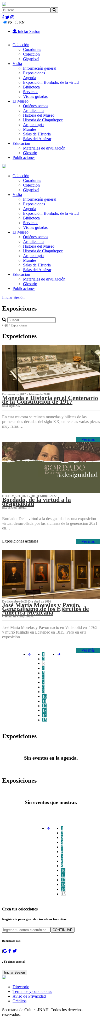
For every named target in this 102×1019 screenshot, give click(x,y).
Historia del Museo (38, 115)
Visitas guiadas (35, 96)
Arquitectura (33, 110)
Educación (21, 143)
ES (10, 22)
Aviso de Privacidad (29, 996)
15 (44, 720)
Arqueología (33, 124)
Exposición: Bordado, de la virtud (51, 82)
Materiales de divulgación (44, 148)
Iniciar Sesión (28, 31)
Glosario (30, 153)
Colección (21, 45)
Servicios (30, 92)
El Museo (21, 101)
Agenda (29, 77)
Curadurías (32, 49)
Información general (39, 68)
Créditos (19, 1001)
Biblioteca (31, 87)
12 (44, 706)
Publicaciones (24, 157)
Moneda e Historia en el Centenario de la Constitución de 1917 (50, 400)
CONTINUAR (62, 930)
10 (44, 696)
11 (44, 701)
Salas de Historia (37, 134)
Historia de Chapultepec (43, 120)
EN (22, 22)
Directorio (21, 987)
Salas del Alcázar (37, 138)
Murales (29, 129)
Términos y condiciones (32, 991)
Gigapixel (31, 59)
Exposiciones (34, 73)
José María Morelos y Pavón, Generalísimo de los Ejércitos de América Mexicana (45, 609)
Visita (17, 63)
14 (44, 715)
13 (44, 710)
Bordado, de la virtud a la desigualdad (36, 501)
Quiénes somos (35, 106)
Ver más (88, 439)
